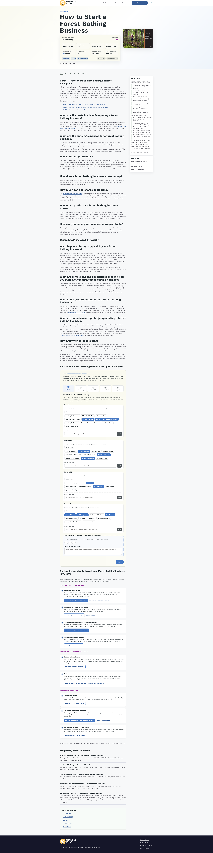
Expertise (90, 483)
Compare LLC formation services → (99, 600)
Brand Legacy (110, 486)
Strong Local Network (72, 426)
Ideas (98, 3)
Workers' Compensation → (96, 683)
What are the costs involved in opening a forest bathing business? (142, 86)
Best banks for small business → (99, 630)
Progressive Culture (104, 518)
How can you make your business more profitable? (140, 111)
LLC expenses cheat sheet (73, 645)
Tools (117, 3)
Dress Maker (67, 813)
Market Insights (98, 486)
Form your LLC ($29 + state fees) (76, 600)
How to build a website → (103, 720)
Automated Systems (89, 454)
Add (119, 434)
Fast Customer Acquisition (73, 454)
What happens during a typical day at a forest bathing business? (142, 119)
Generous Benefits (89, 521)
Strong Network (70, 515)
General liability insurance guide (75, 683)
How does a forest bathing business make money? (141, 99)
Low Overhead (96, 451)
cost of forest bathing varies (72, 194)
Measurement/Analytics (72, 458)
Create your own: (69, 430)
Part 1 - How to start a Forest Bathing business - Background (84, 104)
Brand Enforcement (103, 454)
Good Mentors (110, 515)
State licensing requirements (74, 666)
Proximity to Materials (72, 422)
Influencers (83, 518)
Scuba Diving (67, 823)
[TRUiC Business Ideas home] (68, 3)
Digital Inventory (108, 451)
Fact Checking (68, 817)
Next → (119, 562)
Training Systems (82, 515)
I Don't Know (69, 412)
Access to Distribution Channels (90, 422)
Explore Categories (137, 169)
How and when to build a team (142, 140)
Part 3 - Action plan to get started (75, 110)
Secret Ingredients (71, 486)
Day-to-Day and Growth (138, 115)
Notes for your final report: (72, 546)
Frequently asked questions (139, 152)
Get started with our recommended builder (79, 720)
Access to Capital (84, 451)
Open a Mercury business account (76, 630)
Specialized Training (71, 490)
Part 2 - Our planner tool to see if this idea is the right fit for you (85, 107)
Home (61, 73)
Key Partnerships (102, 458)
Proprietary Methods (112, 483)
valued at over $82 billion (77, 312)
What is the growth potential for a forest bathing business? (142, 131)
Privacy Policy (144, 840)
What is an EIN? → (91, 615)
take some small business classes (73, 335)
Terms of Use (144, 842)
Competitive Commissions (73, 521)
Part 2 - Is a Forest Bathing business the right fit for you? (140, 143)
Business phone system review (75, 735)
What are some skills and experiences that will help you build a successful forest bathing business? (142, 125)
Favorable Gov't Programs (73, 419)
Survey (65, 820)
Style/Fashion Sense (85, 486)
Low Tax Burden (88, 419)
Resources (126, 3)
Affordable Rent (101, 416)
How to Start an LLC (146, 845)
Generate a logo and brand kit (74, 703)
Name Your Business (140, 3)
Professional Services (96, 515)
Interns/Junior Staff (71, 518)
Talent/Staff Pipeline (87, 416)
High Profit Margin (71, 451)
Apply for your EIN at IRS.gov (74, 615)
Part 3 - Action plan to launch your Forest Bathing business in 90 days (140, 148)
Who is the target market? (140, 96)
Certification (99, 483)
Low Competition (107, 422)
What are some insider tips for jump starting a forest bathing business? (142, 136)
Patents (82, 483)
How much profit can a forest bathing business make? (141, 107)
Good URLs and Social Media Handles (106, 419)
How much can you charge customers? (140, 103)
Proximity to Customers (72, 416)
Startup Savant (145, 848)
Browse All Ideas (136, 164)
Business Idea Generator (139, 161)
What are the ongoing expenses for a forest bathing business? (142, 92)
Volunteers (92, 518)
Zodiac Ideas (108, 3)
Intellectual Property (71, 483)
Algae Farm (67, 827)
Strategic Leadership (88, 458)
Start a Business (136, 166)
